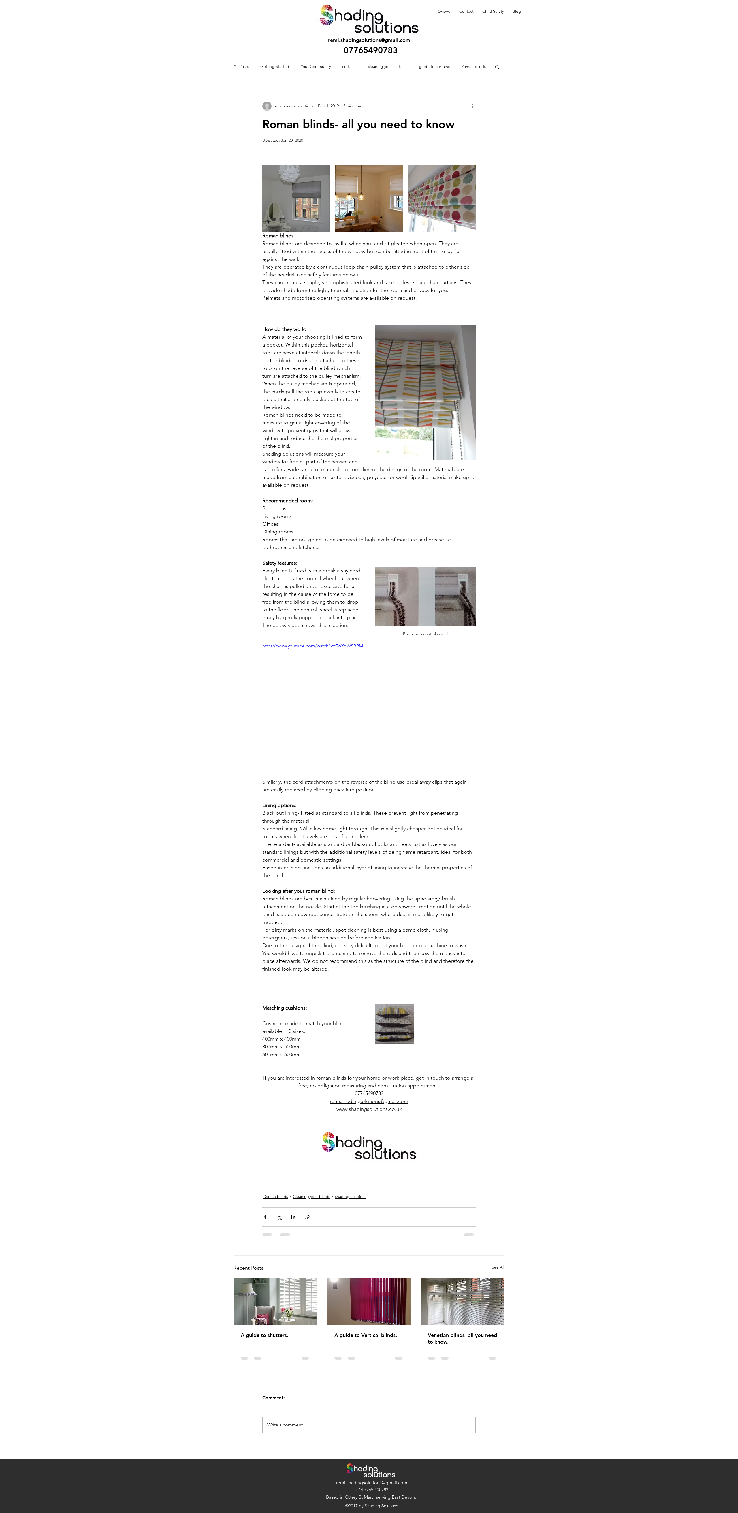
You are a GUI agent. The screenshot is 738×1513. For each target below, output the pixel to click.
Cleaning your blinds (311, 1196)
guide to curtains (434, 66)
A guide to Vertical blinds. (365, 1335)
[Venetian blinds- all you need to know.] (462, 1301)
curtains (349, 66)
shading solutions (350, 1196)
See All (498, 1267)
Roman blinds (473, 66)
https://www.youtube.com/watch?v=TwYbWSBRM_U (315, 646)
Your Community (316, 66)
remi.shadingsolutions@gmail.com (369, 40)
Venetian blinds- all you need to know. (462, 1338)
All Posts (241, 66)
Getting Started (274, 66)
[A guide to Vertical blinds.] (369, 1301)
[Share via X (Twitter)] (279, 1217)
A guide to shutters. (264, 1335)
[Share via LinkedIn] (293, 1217)
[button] (497, 66)
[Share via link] (307, 1217)
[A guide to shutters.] (275, 1301)
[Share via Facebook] (265, 1217)
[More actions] (472, 106)
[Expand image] (296, 198)
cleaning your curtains (387, 66)
